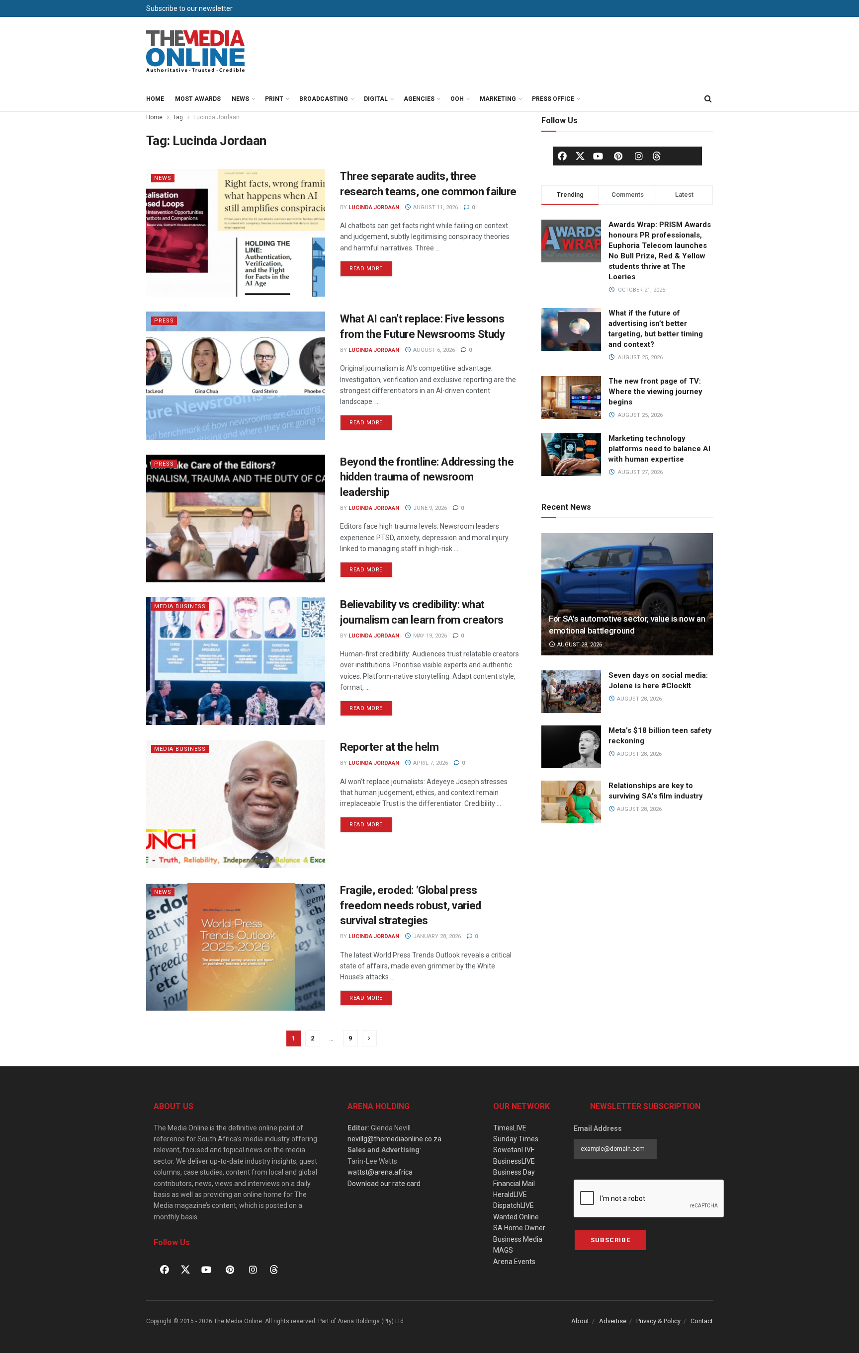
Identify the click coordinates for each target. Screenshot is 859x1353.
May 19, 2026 (429, 636)
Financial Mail (514, 1184)
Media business (180, 606)
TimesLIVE (509, 1128)
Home (155, 98)
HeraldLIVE (510, 1194)
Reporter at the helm (389, 747)
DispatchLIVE (513, 1205)
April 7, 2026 (430, 763)
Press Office (553, 98)
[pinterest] (618, 156)
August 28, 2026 (579, 644)
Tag (178, 117)
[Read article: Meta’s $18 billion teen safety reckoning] (571, 746)
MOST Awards (198, 98)
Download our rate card (384, 1184)
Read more (370, 266)
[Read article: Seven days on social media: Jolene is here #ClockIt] (571, 691)
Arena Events (514, 1262)
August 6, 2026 (433, 350)
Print (274, 98)
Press (164, 321)
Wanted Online (516, 1217)
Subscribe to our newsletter (189, 8)
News (240, 98)
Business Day (514, 1172)
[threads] (657, 155)
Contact (701, 1321)
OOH (457, 98)
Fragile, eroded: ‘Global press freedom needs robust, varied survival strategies (410, 905)
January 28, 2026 (436, 936)
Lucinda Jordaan (216, 117)
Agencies (419, 98)
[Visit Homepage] (196, 51)
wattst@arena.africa (380, 1172)
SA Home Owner (519, 1228)
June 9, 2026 (429, 508)
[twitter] (580, 155)
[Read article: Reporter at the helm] (235, 804)
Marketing (498, 98)
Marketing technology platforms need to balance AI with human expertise (659, 449)
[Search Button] (708, 98)
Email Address (598, 1128)
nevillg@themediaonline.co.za (394, 1139)
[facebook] (562, 156)
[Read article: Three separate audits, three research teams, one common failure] (235, 233)
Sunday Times (515, 1139)
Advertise (612, 1321)
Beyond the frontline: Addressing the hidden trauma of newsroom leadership (427, 477)
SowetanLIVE (514, 1150)
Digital (376, 98)
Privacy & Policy (658, 1321)
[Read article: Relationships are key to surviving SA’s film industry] (571, 802)
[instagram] (639, 156)
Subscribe (610, 1240)
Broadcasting (323, 98)
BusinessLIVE (514, 1161)
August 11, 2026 (435, 207)
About (580, 1321)
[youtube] (598, 156)
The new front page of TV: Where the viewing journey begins (655, 391)
